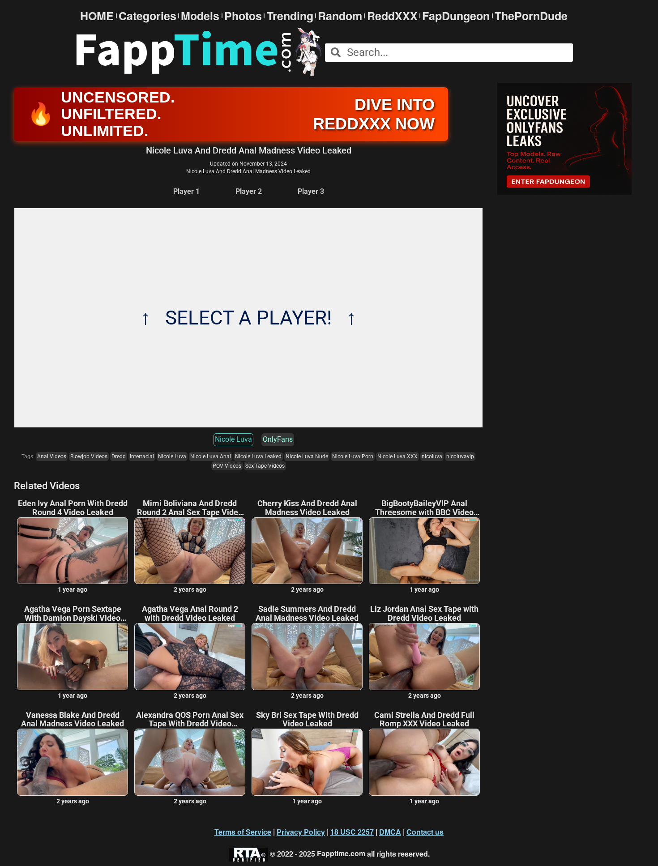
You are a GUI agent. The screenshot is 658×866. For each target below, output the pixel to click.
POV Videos (227, 466)
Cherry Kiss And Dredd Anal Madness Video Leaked (307, 508)
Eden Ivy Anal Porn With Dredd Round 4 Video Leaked (73, 508)
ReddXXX (392, 16)
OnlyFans (278, 439)
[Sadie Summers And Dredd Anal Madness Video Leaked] (307, 656)
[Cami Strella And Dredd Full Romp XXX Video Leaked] (424, 762)
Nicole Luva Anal (210, 456)
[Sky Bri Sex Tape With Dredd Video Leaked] (307, 762)
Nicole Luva (233, 439)
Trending (290, 16)
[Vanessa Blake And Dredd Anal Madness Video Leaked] (72, 762)
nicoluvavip (460, 456)
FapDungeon (456, 16)
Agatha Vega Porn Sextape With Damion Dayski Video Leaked (72, 614)
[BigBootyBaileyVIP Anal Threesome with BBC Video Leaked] (424, 550)
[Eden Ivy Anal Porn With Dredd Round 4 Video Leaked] (72, 550)
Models (200, 16)
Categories (147, 16)
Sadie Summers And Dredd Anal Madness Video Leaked (307, 614)
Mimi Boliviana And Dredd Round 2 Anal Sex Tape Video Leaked (190, 508)
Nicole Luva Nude (307, 456)
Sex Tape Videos (265, 466)
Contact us (425, 832)
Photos (243, 16)
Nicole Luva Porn (352, 456)
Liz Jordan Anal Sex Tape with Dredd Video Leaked (424, 614)
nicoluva (432, 456)
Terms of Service (242, 832)
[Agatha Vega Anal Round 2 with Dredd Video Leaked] (189, 656)
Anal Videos (51, 456)
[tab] (186, 192)
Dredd (118, 456)
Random (340, 16)
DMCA (390, 832)
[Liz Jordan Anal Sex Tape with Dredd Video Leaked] (424, 656)
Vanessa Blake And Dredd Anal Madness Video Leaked (72, 720)
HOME (97, 16)
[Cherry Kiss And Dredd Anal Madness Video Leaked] (307, 550)
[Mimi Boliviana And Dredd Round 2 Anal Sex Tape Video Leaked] (189, 550)
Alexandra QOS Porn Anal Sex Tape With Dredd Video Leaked (190, 720)
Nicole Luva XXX (397, 456)
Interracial (142, 456)
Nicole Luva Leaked (258, 456)
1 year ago (72, 589)
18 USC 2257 (352, 832)
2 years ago (190, 589)
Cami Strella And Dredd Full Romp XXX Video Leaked (424, 720)
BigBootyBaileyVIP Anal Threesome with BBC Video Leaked (424, 508)
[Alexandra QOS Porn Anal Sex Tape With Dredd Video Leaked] (189, 762)
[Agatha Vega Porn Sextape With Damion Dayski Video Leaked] (72, 656)
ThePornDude (531, 16)
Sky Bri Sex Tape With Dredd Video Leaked (307, 720)
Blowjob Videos (88, 456)
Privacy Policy (301, 832)
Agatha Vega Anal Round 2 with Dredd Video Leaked (190, 614)
